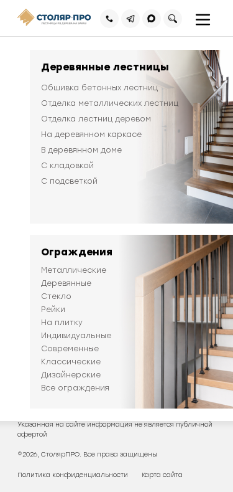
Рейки (53, 309)
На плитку (62, 322)
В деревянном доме (81, 150)
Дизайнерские (71, 375)
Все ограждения (75, 388)
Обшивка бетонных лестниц (99, 87)
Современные (70, 348)
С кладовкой (67, 165)
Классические (71, 361)
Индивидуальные (76, 335)
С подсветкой (69, 181)
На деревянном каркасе (91, 134)
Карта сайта (162, 475)
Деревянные (66, 283)
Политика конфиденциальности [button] (72, 475)
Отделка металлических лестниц (109, 103)
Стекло (56, 296)
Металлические (73, 270)
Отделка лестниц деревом (96, 119)
